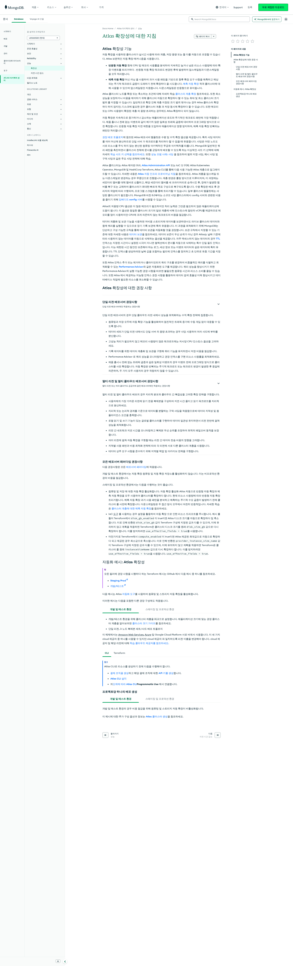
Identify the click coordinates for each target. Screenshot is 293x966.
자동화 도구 (128, 593)
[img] (233, 41)
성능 (140, 28)
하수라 (30, 145)
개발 (5, 46)
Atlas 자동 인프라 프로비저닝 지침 (156, 173)
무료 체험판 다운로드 (273, 7)
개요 (29, 94)
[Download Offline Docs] (58, 961)
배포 (5, 39)
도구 (115, 513)
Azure (148, 634)
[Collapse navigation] (65, 961)
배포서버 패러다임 (136, 466)
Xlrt (28, 155)
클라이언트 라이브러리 (12, 62)
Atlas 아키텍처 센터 (125, 28)
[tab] (120, 609)
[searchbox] (219, 19)
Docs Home (107, 28)
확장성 (34, 68)
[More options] (213, 36)
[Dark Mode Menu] (286, 19)
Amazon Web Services (131, 634)
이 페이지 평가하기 (239, 35)
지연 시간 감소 (37, 73)
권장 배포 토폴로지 (112, 137)
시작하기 (7, 31)
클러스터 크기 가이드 (144, 623)
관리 (5, 53)
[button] (222, 7)
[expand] (218, 304)
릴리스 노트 (32, 83)
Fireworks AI (32, 150)
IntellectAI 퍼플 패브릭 (37, 140)
